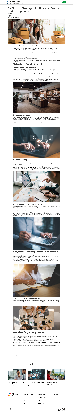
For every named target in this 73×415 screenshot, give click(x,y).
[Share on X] (9, 17)
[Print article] (18, 17)
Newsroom (40, 400)
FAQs (24, 403)
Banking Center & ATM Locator (28, 394)
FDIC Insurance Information (42, 397)
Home (14, 45)
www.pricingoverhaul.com (18, 355)
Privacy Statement (56, 394)
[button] (26, 2)
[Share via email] (16, 17)
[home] (15, 2)
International (38, 2)
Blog (17, 45)
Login (64, 2)
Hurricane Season (41, 403)
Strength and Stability (41, 394)
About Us (25, 397)
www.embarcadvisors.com (18, 353)
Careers (25, 400)
